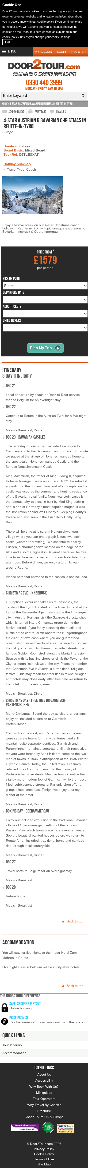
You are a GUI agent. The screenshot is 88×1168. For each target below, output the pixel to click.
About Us (44, 1074)
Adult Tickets (12, 307)
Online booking (20, 1008)
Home (5, 104)
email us (61, 112)
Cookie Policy (44, 1154)
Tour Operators (44, 1099)
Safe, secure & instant (25, 1003)
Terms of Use (44, 1159)
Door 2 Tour (44, 64)
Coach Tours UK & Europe (44, 1117)
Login (61, 51)
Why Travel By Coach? (44, 1105)
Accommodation (14, 1053)
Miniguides (44, 1092)
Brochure (44, 1111)
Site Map (44, 1164)
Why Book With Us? (44, 1086)
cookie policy (45, 21)
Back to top (75, 921)
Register (78, 51)
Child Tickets (12, 321)
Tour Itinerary (12, 1045)
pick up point (11, 279)
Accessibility (44, 1080)
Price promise (19, 1017)
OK (7, 42)
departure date (13, 293)
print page (40, 112)
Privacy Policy (44, 1149)
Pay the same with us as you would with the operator (48, 1022)
